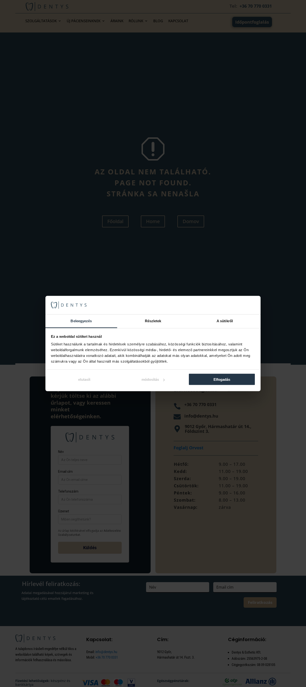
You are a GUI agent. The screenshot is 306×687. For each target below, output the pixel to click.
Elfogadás (221, 379)
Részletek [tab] (153, 321)
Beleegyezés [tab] (81, 321)
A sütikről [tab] (225, 321)
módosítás (150, 379)
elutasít (84, 379)
